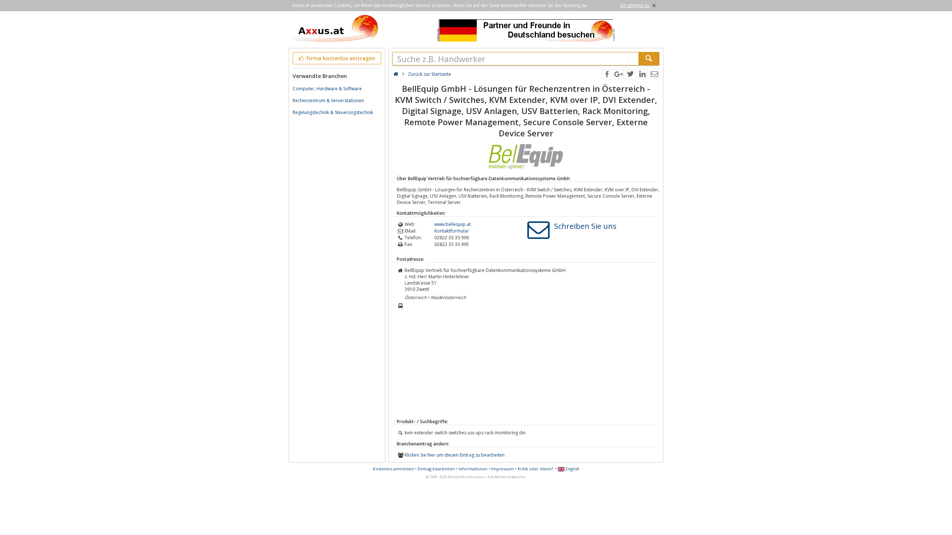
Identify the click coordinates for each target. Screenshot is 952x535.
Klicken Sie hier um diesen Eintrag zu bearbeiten (455, 455)
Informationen (473, 468)
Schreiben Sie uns (585, 226)
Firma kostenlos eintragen (340, 58)
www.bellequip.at (452, 224)
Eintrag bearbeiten (436, 468)
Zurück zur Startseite (429, 74)
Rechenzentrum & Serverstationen (328, 100)
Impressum (502, 468)
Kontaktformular (451, 231)
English (572, 468)
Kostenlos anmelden (393, 468)
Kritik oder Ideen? (535, 468)
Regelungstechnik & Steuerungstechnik (333, 112)
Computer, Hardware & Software (327, 88)
